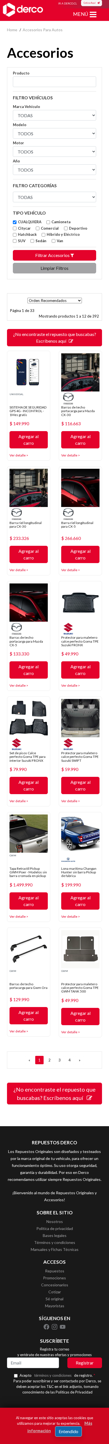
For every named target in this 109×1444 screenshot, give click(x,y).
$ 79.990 (18, 769)
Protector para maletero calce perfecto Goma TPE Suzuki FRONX (80, 641)
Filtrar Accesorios (52, 255)
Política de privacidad (54, 1228)
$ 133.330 (19, 653)
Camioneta (60, 222)
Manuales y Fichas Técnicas (55, 1249)
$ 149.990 (19, 423)
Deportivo (78, 228)
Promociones (54, 1277)
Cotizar (54, 1291)
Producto (21, 73)
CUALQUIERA (29, 222)
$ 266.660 (71, 538)
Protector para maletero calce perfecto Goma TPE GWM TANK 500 (80, 987)
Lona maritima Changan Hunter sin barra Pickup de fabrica (78, 872)
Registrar (85, 1362)
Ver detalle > (19, 455)
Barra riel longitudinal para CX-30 (26, 524)
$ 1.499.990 (21, 884)
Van (60, 241)
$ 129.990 (19, 999)
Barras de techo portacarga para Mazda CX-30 (78, 411)
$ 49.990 (69, 653)
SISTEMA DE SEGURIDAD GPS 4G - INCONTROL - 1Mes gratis (28, 411)
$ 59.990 (69, 769)
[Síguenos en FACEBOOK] (47, 1326)
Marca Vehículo (26, 106)
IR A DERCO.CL (67, 3)
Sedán (40, 241)
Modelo (19, 124)
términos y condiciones (53, 1375)
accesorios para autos (43, 29)
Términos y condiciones (54, 1242)
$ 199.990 (71, 884)
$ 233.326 (19, 538)
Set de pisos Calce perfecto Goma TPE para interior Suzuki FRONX (28, 756)
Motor (18, 143)
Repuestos (54, 1270)
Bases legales (55, 1235)
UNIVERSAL (16, 394)
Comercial (50, 228)
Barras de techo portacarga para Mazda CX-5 (26, 641)
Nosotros (54, 1221)
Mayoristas (54, 1305)
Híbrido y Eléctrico (63, 234)
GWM (13, 855)
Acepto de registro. (57, 1375)
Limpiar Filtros (54, 268)
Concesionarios (54, 1284)
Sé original (54, 1298)
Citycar (24, 228)
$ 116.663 (71, 423)
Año (16, 161)
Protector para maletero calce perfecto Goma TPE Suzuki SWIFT (80, 756)
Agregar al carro (28, 440)
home (12, 29)
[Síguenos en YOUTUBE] (62, 1326)
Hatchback (27, 234)
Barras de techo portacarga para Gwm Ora (29, 986)
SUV (21, 241)
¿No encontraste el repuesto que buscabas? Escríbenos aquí (54, 337)
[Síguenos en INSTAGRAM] (55, 1326)
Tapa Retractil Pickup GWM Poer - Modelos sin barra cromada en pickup (28, 872)
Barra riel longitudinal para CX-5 (77, 524)
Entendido (68, 1431)
